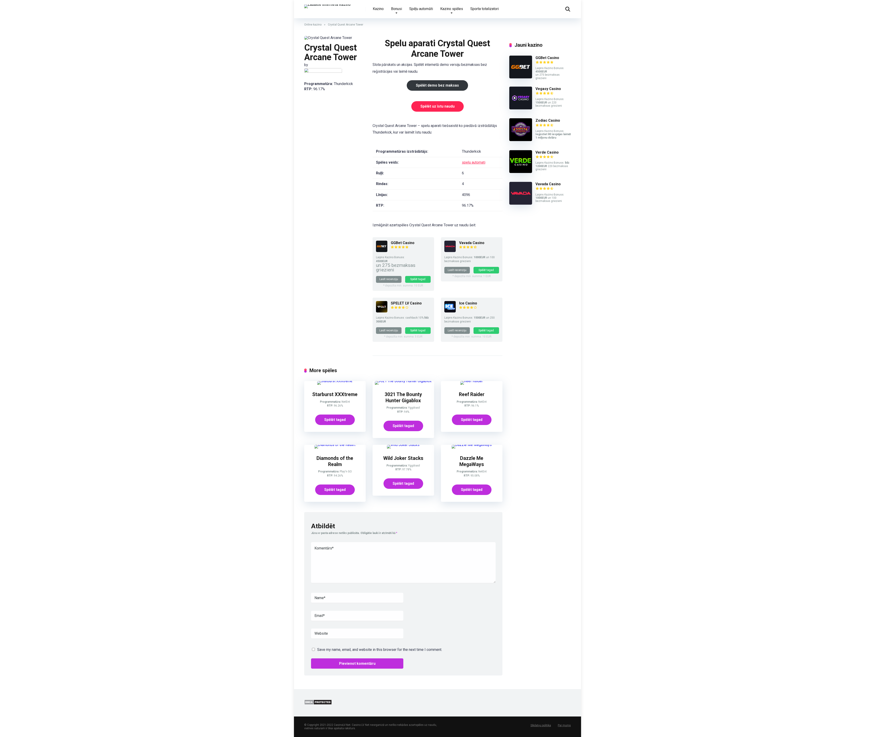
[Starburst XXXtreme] (335, 381)
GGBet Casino (402, 243)
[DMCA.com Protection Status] (318, 703)
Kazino (378, 9)
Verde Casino (547, 152)
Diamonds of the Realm (335, 461)
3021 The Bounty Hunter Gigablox (403, 397)
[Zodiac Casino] (520, 140)
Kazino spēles (451, 9)
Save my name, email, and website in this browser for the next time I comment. (379, 649)
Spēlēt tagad (417, 279)
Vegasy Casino (548, 89)
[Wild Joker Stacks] (403, 445)
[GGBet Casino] (381, 251)
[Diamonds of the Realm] (334, 445)
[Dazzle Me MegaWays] (472, 445)
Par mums (564, 725)
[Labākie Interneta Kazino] (327, 4)
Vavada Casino (471, 243)
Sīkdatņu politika (540, 725)
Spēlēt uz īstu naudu (437, 106)
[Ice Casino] (450, 311)
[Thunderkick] (323, 71)
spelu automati (473, 162)
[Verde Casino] (520, 172)
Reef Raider (471, 394)
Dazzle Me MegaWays (471, 461)
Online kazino (313, 24)
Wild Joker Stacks (403, 458)
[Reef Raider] (471, 381)
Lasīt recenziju (388, 279)
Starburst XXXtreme (335, 394)
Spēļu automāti (421, 9)
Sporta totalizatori (484, 9)
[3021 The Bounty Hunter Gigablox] (403, 381)
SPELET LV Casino (406, 303)
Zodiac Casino (547, 120)
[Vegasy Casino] (520, 108)
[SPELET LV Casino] (381, 311)
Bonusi (396, 9)
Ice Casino (468, 303)
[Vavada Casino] (450, 251)
